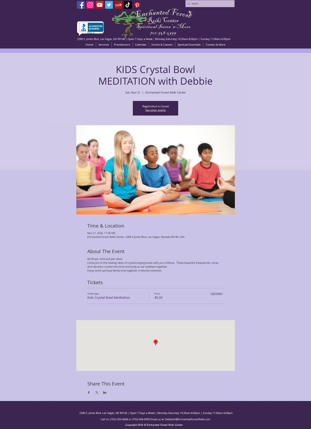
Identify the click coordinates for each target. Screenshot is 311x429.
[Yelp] (118, 5)
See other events (155, 110)
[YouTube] (100, 5)
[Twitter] (109, 5)
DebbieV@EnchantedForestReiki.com (187, 419)
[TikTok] (128, 5)
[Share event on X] (96, 392)
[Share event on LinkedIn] (104, 392)
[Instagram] (90, 5)
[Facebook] (81, 5)
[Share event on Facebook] (88, 392)
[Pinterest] (137, 5)
